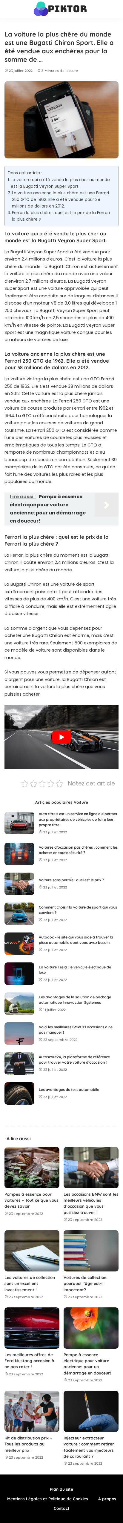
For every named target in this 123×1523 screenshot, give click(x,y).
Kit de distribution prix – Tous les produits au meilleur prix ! (28, 1444)
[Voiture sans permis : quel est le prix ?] (19, 884)
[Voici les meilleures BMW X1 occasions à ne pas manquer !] (19, 1033)
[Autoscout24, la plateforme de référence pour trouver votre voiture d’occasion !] (19, 1063)
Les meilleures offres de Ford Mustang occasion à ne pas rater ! (29, 1360)
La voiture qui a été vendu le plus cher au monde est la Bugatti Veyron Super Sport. (60, 183)
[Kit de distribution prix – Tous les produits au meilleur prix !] (31, 1411)
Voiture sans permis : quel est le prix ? (71, 880)
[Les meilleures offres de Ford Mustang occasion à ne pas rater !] (31, 1328)
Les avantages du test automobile (69, 1089)
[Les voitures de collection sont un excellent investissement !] (31, 1250)
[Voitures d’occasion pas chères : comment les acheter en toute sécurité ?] (19, 854)
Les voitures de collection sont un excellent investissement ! (29, 1283)
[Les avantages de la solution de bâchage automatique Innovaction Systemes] (19, 1003)
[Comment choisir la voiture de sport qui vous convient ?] (19, 914)
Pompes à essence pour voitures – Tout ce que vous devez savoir (31, 1200)
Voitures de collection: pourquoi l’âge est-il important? (85, 1283)
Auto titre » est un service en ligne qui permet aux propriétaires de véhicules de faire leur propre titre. (78, 819)
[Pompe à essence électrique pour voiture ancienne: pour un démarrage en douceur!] (91, 1328)
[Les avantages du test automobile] (19, 1093)
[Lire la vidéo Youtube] (61, 737)
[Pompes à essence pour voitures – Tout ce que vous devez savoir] (31, 1167)
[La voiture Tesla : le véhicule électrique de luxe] (19, 973)
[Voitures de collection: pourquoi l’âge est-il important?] (91, 1250)
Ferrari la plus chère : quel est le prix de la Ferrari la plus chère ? (61, 216)
